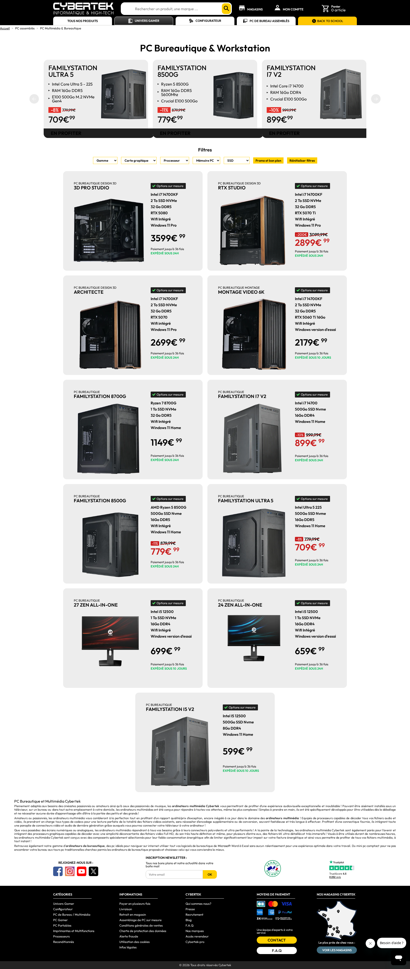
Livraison (125, 909)
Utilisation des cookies (134, 942)
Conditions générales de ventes (141, 925)
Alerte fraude (128, 936)
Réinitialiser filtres (302, 160)
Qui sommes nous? (198, 903)
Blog (189, 920)
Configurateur (208, 21)
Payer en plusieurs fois (134, 903)
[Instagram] (70, 871)
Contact (277, 940)
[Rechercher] (226, 8)
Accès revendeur (197, 936)
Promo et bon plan (268, 160)
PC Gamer (60, 920)
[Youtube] (81, 871)
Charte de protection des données (142, 931)
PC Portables (62, 925)
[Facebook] (58, 871)
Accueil (5, 28)
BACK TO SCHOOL (330, 21)
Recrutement (194, 914)
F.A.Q (190, 925)
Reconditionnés (63, 942)
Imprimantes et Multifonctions (73, 931)
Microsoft (224, 846)
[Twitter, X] (93, 871)
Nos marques (195, 931)
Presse (190, 909)
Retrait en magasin (132, 914)
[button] (34, 99)
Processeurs (61, 936)
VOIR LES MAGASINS (337, 950)
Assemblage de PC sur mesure (140, 920)
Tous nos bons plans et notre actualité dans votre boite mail (179, 865)
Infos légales (128, 947)
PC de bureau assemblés (269, 21)
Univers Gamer (147, 21)
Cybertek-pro (195, 942)
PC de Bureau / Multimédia (71, 914)
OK (210, 874)
